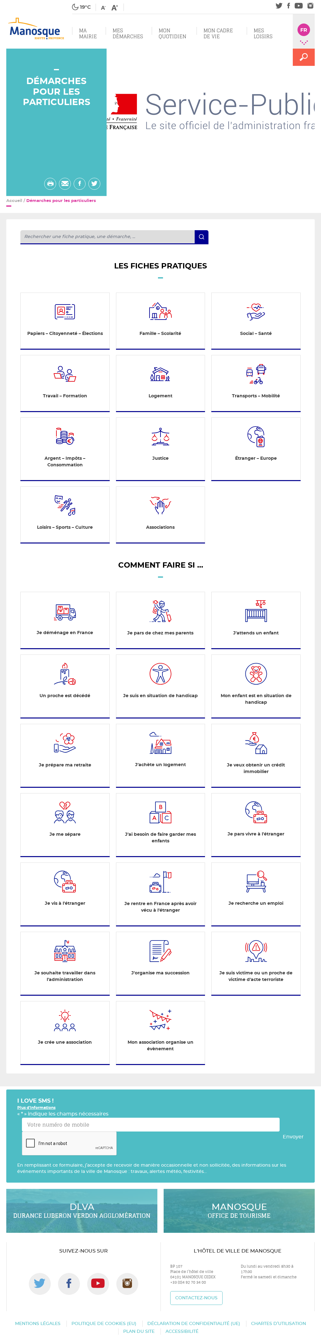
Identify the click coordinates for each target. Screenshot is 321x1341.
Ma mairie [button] (88, 33)
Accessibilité (182, 1331)
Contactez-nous (196, 1298)
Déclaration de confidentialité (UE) (193, 1324)
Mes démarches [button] (128, 33)
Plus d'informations (36, 1108)
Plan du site (139, 1331)
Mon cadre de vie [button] (218, 33)
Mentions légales (38, 1324)
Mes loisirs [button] (263, 33)
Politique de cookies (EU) (103, 1324)
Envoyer (293, 1136)
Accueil (14, 201)
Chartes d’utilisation (278, 1324)
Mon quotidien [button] (172, 33)
